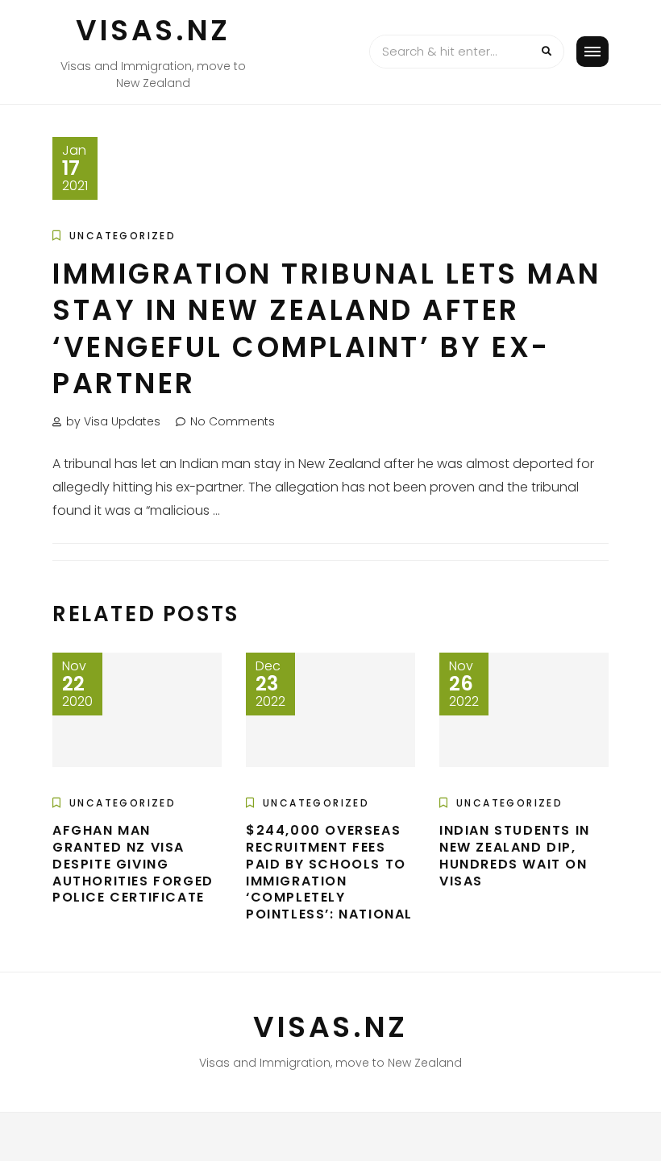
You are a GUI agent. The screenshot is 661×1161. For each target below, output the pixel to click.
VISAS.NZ (153, 30)
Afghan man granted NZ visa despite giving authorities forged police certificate (133, 863)
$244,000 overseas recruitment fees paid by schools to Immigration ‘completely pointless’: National (329, 872)
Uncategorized (122, 236)
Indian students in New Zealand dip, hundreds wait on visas (514, 855)
